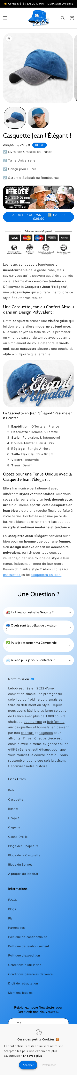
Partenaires (16, 927)
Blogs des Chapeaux (23, 846)
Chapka (14, 818)
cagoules (46, 733)
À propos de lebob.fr (23, 873)
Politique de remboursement (28, 946)
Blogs (12, 909)
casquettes (12, 575)
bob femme (55, 722)
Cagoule (14, 827)
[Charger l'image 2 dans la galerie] (38, 118)
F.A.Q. (12, 899)
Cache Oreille (18, 836)
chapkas (27, 733)
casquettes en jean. (46, 575)
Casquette (15, 799)
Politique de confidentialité (27, 937)
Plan (11, 918)
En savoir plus (32, 1056)
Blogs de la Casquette (24, 855)
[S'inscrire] (64, 1023)
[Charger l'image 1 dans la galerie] (15, 118)
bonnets (43, 727)
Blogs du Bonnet (20, 864)
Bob (11, 790)
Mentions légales (20, 992)
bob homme (33, 722)
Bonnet (13, 808)
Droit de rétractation (23, 983)
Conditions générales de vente (30, 974)
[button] (5, 18)
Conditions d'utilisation (24, 965)
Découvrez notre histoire (27, 766)
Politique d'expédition (24, 955)
